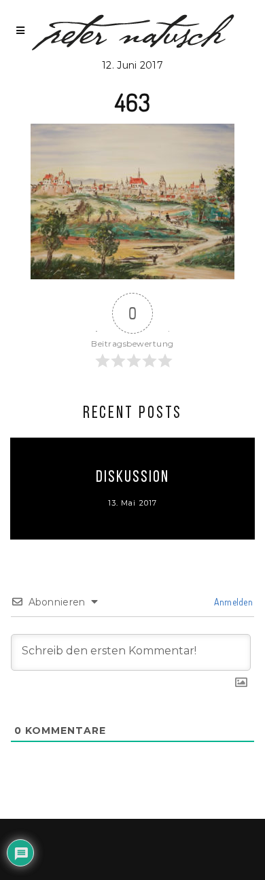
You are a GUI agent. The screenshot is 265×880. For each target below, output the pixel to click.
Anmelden (232, 602)
